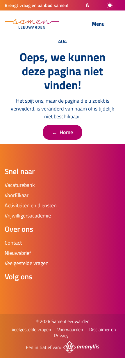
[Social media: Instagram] (28, 292)
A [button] (87, 5)
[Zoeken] (73, 24)
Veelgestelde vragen (31, 329)
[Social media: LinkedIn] (44, 292)
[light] (109, 5)
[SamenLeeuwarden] (32, 24)
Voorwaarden (70, 329)
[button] (82, 5)
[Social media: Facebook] (12, 292)
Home (62, 132)
